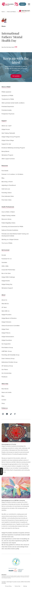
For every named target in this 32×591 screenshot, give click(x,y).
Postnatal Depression (8, 106)
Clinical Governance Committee (11, 325)
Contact (4, 399)
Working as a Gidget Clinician (10, 239)
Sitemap (25, 586)
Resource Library (6, 219)
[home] (8, 4)
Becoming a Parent (7, 181)
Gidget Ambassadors (8, 336)
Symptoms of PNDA (7, 95)
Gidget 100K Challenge (8, 277)
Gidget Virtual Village (8, 140)
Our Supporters (6, 344)
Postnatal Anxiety (6, 110)
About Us (4, 300)
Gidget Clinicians (6, 322)
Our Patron (5, 369)
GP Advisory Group (7, 366)
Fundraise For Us (7, 258)
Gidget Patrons (6, 333)
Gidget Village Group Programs (11, 136)
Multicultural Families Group (9, 362)
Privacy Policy (8, 586)
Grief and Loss (6, 189)
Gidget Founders (6, 314)
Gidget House (6, 129)
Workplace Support (7, 288)
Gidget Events (6, 280)
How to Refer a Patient (8, 212)
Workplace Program (7, 155)
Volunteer (4, 262)
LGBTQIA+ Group (7, 351)
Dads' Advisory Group (8, 358)
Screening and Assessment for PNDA (12, 226)
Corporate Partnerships (8, 269)
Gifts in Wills (5, 266)
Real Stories (5, 388)
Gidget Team (5, 329)
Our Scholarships (6, 373)
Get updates (16, 76)
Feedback (4, 377)
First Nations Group (7, 347)
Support (22, 4)
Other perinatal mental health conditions (13, 103)
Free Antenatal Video (8, 196)
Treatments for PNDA (8, 99)
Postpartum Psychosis (8, 114)
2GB (15, 47)
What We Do (5, 303)
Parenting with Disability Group (10, 355)
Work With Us (5, 311)
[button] (28, 4)
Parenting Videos (7, 192)
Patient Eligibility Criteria (8, 223)
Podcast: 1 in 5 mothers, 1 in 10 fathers (12, 174)
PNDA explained (6, 92)
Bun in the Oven (6, 273)
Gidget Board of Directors (9, 318)
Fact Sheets (5, 170)
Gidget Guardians (7, 340)
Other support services (8, 158)
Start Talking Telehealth (8, 133)
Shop (3, 403)
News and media (6, 392)
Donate (4, 255)
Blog (3, 178)
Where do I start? (6, 125)
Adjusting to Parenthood (9, 185)
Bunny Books (5, 151)
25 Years (4, 307)
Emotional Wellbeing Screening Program (13, 147)
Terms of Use (17, 586)
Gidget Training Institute (8, 215)
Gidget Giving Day (7, 284)
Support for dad (6, 144)
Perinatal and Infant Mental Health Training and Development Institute (15, 235)
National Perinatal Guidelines (10, 230)
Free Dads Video (6, 200)
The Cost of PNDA (7, 243)
